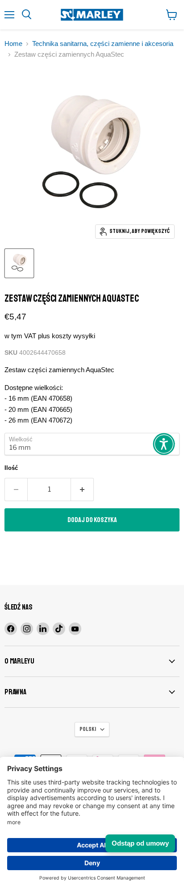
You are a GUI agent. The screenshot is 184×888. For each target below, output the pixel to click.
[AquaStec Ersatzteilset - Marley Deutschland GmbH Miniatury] (19, 263)
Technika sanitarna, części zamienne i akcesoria (102, 43)
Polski (87, 729)
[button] (164, 444)
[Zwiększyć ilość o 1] (82, 489)
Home (13, 43)
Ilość (11, 468)
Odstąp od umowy (140, 843)
